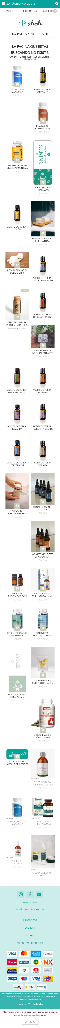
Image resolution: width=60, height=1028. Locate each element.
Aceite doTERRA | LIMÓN (17, 228)
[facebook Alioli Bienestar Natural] (30, 894)
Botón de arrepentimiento (30, 999)
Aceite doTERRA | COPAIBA (43, 463)
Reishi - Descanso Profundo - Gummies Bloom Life (17, 634)
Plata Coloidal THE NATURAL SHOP (42, 783)
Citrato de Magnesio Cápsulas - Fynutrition (17, 90)
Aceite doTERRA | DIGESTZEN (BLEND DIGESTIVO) (43, 279)
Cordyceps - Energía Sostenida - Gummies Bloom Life (43, 634)
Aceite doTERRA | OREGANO (43, 90)
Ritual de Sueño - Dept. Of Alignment (43, 508)
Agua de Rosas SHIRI (42, 874)
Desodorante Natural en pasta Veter (42, 351)
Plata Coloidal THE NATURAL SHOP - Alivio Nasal (42, 594)
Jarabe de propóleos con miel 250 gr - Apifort (17, 594)
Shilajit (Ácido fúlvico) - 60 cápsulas (43, 736)
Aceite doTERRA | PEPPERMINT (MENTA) (17, 463)
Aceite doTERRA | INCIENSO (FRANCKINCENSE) (43, 391)
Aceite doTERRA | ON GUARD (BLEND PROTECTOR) (43, 315)
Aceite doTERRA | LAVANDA (17, 427)
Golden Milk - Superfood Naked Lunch (42, 681)
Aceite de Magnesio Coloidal (17, 862)
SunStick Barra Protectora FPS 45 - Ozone (17, 323)
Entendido (30, 1022)
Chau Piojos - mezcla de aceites (17, 762)
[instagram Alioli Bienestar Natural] (20, 894)
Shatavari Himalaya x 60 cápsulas (43, 822)
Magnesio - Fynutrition (42, 127)
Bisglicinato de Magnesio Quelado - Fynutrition (17, 822)
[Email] (39, 894)
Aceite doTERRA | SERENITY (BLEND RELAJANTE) (43, 427)
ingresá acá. (50, 996)
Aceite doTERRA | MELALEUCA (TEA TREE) (17, 391)
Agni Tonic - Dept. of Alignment (42, 555)
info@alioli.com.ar (30, 902)
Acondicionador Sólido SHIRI (17, 271)
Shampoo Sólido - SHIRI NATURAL (42, 239)
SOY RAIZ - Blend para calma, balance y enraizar (17, 695)
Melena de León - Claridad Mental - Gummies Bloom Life (17, 166)
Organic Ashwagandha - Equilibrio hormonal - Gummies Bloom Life (17, 512)
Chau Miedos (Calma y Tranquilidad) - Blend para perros (43, 188)
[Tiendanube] (30, 1005)
